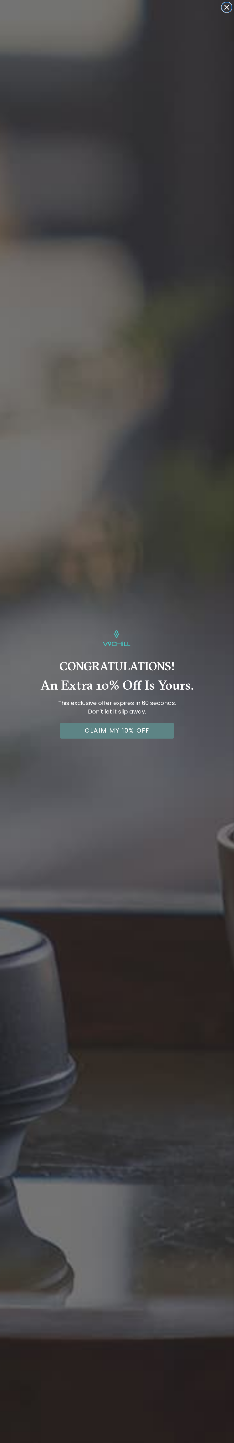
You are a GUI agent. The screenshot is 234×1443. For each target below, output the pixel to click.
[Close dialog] (227, 7)
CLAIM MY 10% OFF (117, 730)
